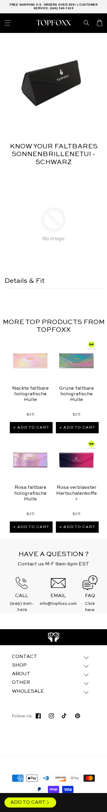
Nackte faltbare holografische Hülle (30, 394)
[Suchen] (86, 22)
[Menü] (7, 22)
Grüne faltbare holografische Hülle (76, 394)
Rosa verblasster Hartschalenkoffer (76, 493)
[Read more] (54, 637)
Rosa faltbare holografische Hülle (30, 493)
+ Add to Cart (31, 427)
